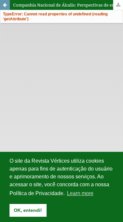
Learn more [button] (80, 193)
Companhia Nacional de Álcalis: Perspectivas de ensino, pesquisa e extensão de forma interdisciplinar (68, 5)
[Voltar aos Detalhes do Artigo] (5, 5)
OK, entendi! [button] (28, 210)
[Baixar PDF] (118, 5)
